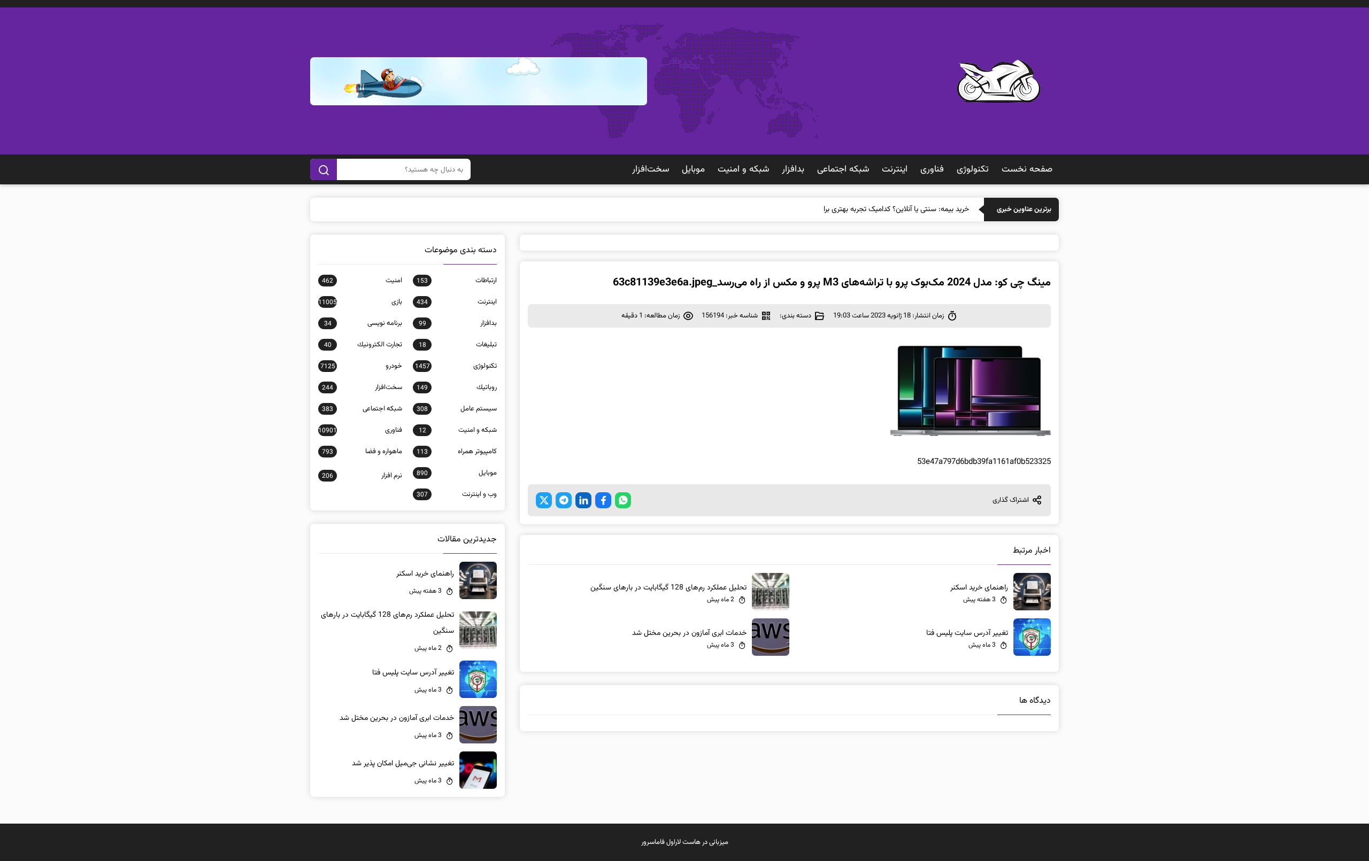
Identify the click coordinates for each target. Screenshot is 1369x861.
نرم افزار (362, 475)
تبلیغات (458, 344)
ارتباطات (457, 280)
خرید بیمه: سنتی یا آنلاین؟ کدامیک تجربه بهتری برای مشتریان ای (875, 209)
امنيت (362, 280)
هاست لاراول (683, 842)
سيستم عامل (457, 409)
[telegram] (564, 500)
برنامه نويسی (363, 323)
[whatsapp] (623, 500)
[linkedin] (583, 500)
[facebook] (603, 500)
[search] (323, 169)
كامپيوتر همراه (457, 451)
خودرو (361, 366)
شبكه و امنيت (743, 169)
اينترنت (894, 169)
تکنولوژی (973, 169)
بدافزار (793, 169)
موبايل (693, 169)
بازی (360, 302)
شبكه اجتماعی (843, 169)
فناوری (932, 169)
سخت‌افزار (650, 169)
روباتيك (457, 387)
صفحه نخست (1027, 169)
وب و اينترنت (457, 494)
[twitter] (544, 500)
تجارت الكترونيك (363, 344)
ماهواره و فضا (362, 451)
